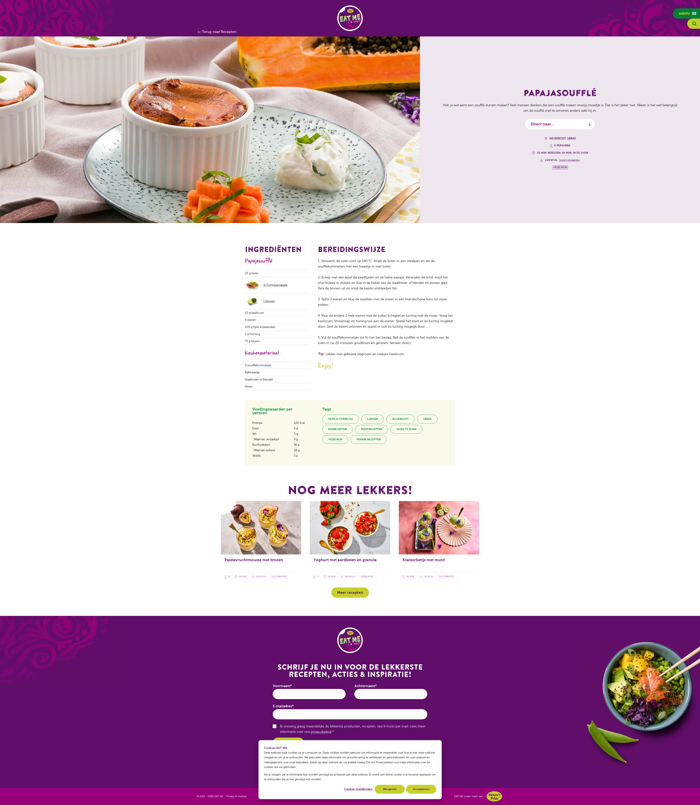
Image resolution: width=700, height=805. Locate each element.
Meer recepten (350, 592)
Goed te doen (406, 429)
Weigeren (389, 789)
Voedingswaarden (569, 160)
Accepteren (421, 789)
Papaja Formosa (340, 419)
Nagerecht (558, 138)
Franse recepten (369, 439)
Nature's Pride (494, 796)
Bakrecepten (337, 429)
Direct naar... (542, 124)
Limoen (372, 419)
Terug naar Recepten (219, 32)
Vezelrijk (335, 439)
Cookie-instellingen (358, 789)
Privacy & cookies (236, 796)
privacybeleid (321, 732)
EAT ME (350, 18)
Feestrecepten (371, 429)
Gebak (571, 138)
